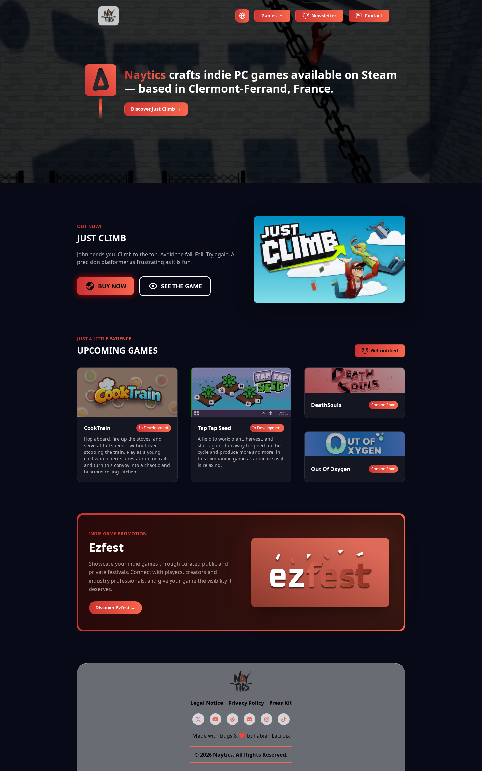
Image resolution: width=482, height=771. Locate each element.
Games (269, 15)
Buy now (112, 286)
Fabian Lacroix (272, 735)
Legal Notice (207, 702)
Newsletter (323, 15)
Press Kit (280, 702)
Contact (373, 15)
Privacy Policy (246, 702)
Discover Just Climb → (156, 109)
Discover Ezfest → (115, 608)
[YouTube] (215, 719)
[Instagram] (266, 719)
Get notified (384, 350)
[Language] (242, 16)
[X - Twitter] (198, 719)
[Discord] (249, 719)
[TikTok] (284, 719)
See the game (181, 286)
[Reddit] (232, 719)
